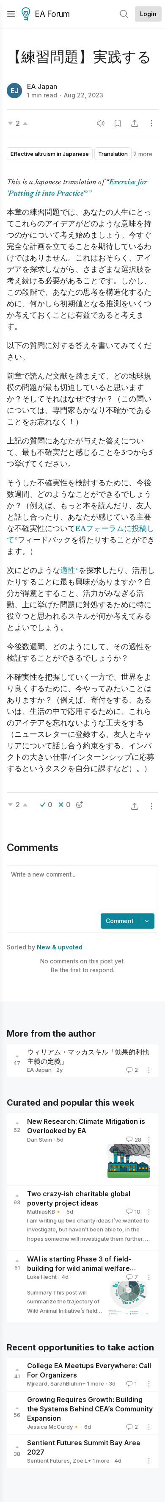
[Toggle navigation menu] (11, 14)
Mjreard (37, 1383)
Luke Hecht (42, 1276)
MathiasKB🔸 (44, 1211)
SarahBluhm (66, 1383)
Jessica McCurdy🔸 (53, 1426)
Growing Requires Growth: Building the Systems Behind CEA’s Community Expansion (90, 1408)
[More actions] (151, 123)
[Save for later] (117, 123)
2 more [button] (142, 154)
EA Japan (42, 86)
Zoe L (80, 1460)
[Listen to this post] (100, 123)
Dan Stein (39, 1139)
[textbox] (80, 890)
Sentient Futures (48, 1460)
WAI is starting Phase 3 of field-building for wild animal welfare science (79, 1268)
